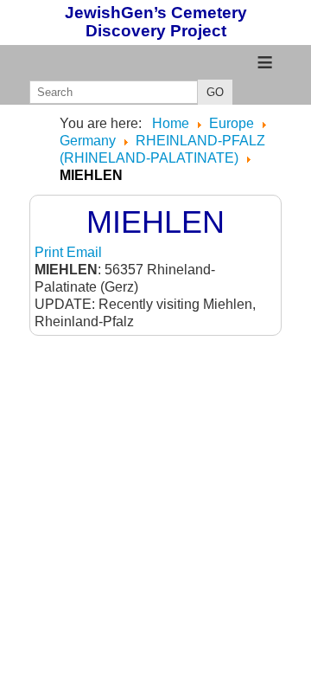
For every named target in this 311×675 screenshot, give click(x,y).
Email (84, 252)
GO (215, 92)
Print (51, 252)
